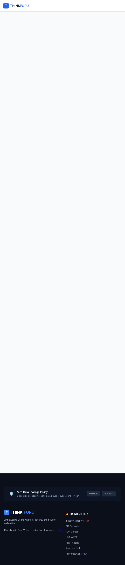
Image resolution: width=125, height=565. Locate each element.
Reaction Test (73, 548)
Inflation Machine (77, 520)
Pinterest (49, 530)
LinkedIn (36, 530)
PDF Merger (72, 531)
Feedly (63, 530)
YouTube (23, 530)
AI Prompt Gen (76, 553)
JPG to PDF (72, 537)
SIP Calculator (73, 526)
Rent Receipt (72, 542)
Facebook (10, 530)
